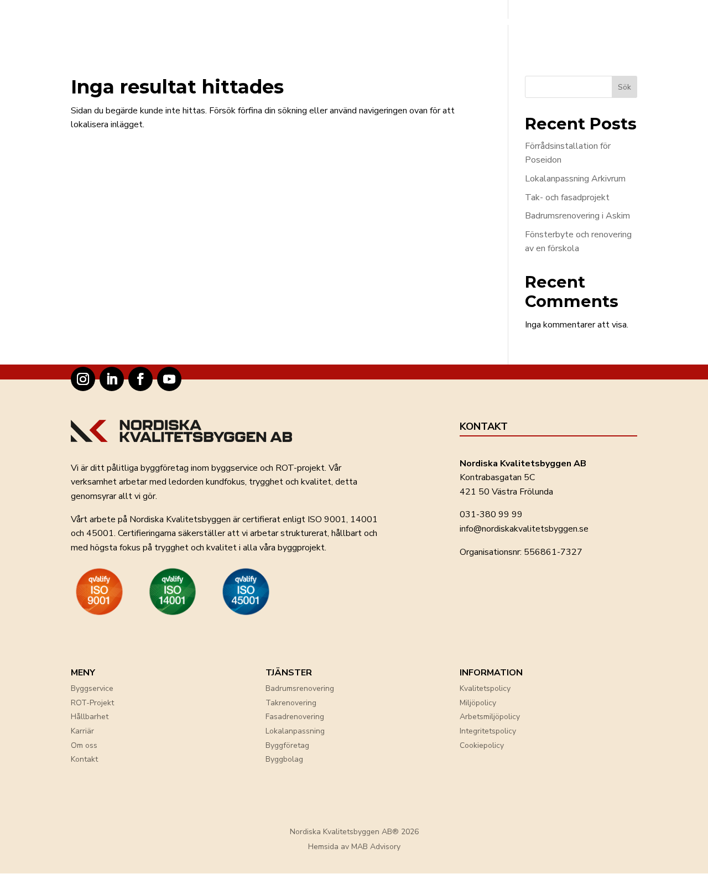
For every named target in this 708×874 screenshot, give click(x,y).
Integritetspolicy (488, 731)
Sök (624, 87)
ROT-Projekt (92, 703)
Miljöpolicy (478, 703)
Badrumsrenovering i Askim (577, 216)
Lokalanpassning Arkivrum (575, 179)
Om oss (84, 745)
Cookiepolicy (482, 745)
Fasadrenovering (295, 716)
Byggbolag (284, 759)
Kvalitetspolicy (485, 688)
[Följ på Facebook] (140, 379)
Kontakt (84, 759)
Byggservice (92, 688)
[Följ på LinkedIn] (112, 379)
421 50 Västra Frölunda (506, 492)
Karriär (82, 731)
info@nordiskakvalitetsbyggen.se (524, 529)
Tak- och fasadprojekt (567, 197)
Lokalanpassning (295, 731)
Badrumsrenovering (300, 688)
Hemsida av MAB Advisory (354, 846)
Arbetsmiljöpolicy (490, 716)
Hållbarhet (89, 716)
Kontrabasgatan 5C (497, 477)
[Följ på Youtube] (169, 379)
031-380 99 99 (491, 514)
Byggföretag (287, 745)
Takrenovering (291, 703)
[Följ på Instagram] (83, 379)
